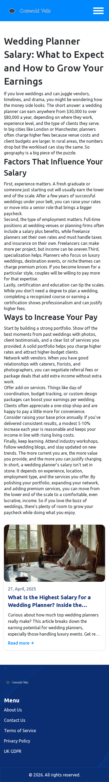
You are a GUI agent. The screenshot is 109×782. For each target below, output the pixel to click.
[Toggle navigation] (98, 10)
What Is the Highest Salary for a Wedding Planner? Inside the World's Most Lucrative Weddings (51, 601)
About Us (13, 709)
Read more (19, 643)
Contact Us (14, 720)
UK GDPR (12, 751)
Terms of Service (20, 730)
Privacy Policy (17, 740)
